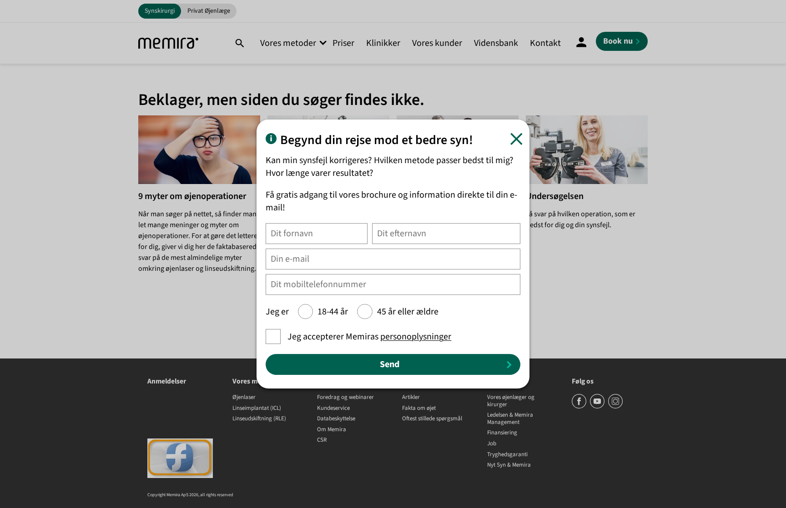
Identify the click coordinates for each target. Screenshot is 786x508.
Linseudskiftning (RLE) (259, 419)
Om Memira (331, 429)
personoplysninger (415, 336)
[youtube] (598, 407)
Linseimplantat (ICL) (256, 408)
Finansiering (502, 433)
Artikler (411, 397)
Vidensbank (496, 43)
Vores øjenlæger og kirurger (510, 401)
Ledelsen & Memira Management (510, 419)
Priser (343, 43)
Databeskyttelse (336, 419)
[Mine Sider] (581, 43)
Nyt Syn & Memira (509, 465)
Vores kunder (437, 43)
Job (491, 444)
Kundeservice (333, 408)
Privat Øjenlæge (208, 10)
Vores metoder (288, 43)
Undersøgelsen (555, 196)
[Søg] (239, 43)
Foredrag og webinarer (345, 397)
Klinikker (383, 43)
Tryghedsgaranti (507, 454)
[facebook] (580, 407)
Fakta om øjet (419, 408)
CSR (322, 440)
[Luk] (516, 139)
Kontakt (545, 43)
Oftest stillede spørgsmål (432, 419)
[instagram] (615, 407)
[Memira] (168, 43)
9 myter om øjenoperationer (192, 196)
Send (389, 364)
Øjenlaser (244, 397)
